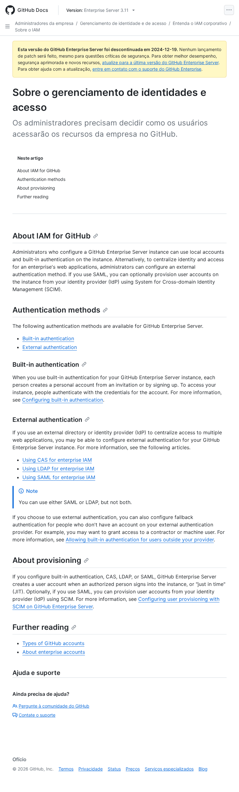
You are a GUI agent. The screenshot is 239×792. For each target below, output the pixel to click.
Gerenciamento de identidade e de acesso (123, 23)
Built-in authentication (48, 338)
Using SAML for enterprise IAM (58, 477)
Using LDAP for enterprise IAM (58, 468)
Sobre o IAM (27, 29)
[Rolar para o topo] (225, 778)
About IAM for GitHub (51, 235)
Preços (133, 768)
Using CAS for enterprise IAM (57, 460)
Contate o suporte (37, 715)
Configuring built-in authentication (62, 400)
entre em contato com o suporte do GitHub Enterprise (146, 69)
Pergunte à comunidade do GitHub (54, 706)
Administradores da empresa (44, 23)
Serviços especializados (169, 768)
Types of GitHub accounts (53, 643)
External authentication (49, 347)
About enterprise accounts (53, 652)
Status (114, 768)
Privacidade (90, 768)
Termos (66, 768)
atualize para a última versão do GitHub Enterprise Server (160, 62)
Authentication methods (56, 309)
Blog (203, 768)
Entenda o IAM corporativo (200, 23)
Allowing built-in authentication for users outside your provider (140, 539)
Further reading (40, 627)
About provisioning (46, 560)
